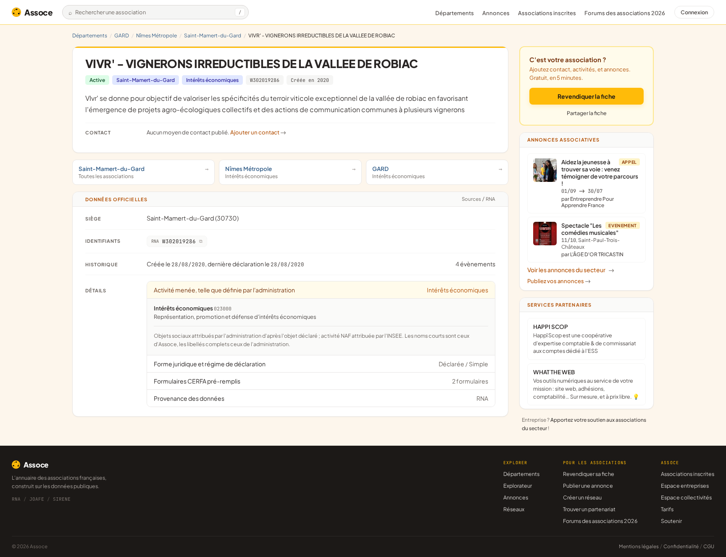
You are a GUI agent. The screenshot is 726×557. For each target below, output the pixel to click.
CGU (708, 546)
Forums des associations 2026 (600, 521)
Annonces (496, 13)
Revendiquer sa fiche (588, 473)
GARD (121, 35)
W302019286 (264, 80)
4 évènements (475, 264)
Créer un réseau (582, 497)
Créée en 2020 (310, 80)
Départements (454, 13)
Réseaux (513, 509)
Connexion (694, 12)
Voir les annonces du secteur (570, 269)
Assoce (38, 12)
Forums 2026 (624, 13)
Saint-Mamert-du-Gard (212, 35)
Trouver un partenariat (589, 509)
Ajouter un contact (258, 132)
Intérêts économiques (212, 80)
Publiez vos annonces (559, 281)
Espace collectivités (686, 497)
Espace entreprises (685, 485)
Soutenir (671, 521)
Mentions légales (639, 546)
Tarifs (667, 509)
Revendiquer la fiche (587, 96)
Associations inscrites (547, 13)
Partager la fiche (587, 113)
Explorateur (517, 485)
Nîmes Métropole (156, 35)
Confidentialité (681, 546)
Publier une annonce (588, 485)
